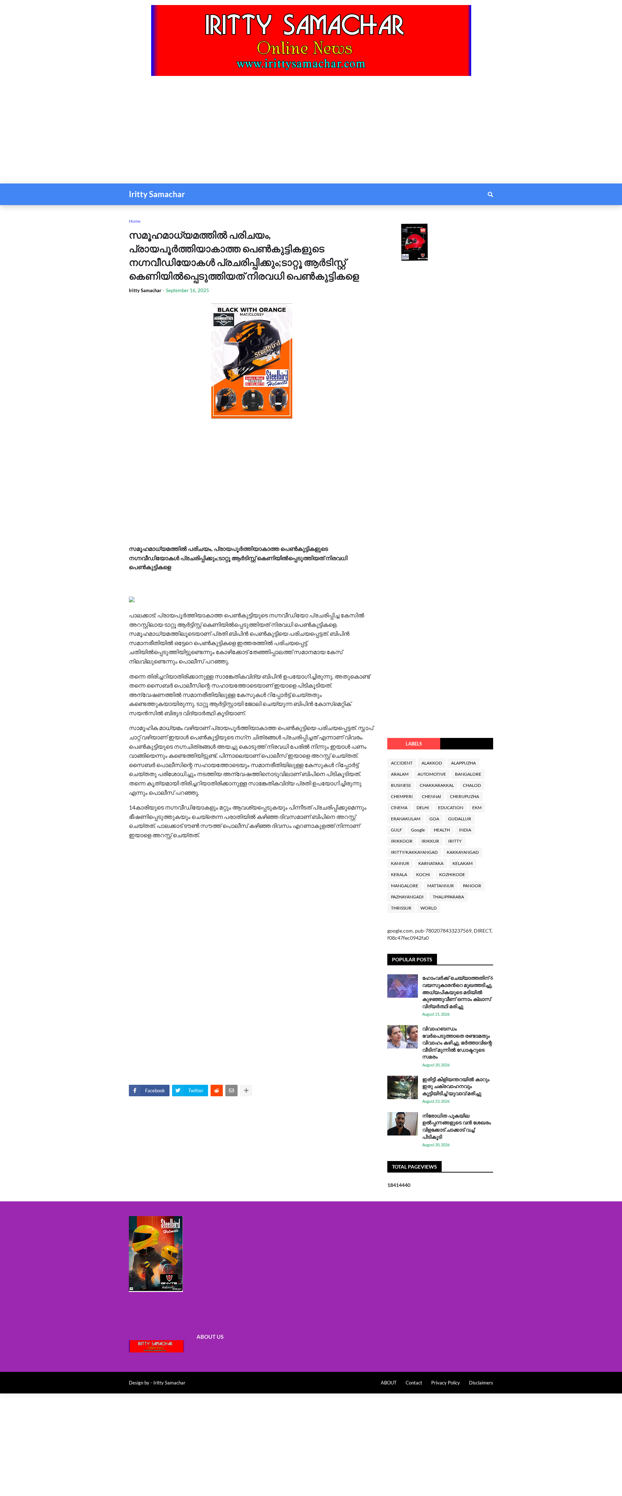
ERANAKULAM (405, 818)
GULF (396, 830)
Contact (414, 1383)
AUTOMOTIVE (432, 774)
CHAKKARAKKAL (437, 785)
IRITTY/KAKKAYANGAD (414, 852)
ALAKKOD (432, 763)
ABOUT (389, 1383)
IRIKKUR (430, 841)
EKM (477, 807)
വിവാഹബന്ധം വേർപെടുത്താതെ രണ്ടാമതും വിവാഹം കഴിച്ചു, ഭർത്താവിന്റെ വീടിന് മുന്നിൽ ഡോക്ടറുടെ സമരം (457, 1042)
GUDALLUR (459, 818)
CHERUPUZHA (464, 796)
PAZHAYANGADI (407, 896)
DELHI (422, 807)
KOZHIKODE (452, 874)
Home (134, 221)
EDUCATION (450, 807)
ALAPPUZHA (463, 763)
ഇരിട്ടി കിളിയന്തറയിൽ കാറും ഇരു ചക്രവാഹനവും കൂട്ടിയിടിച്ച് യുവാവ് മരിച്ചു (456, 1086)
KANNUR (400, 863)
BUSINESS (401, 785)
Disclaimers (481, 1383)
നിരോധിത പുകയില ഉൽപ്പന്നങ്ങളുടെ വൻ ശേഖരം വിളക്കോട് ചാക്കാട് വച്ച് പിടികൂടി (456, 1126)
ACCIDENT (402, 763)
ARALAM (400, 774)
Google (418, 830)
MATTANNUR (440, 885)
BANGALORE (468, 774)
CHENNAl (431, 796)
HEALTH (442, 830)
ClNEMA (399, 807)
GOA (434, 818)
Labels (414, 744)
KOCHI (423, 874)
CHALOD (472, 785)
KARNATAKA (430, 863)
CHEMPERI (402, 796)
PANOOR (472, 885)
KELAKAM (462, 863)
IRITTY (455, 841)
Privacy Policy (445, 1383)
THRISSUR (401, 908)
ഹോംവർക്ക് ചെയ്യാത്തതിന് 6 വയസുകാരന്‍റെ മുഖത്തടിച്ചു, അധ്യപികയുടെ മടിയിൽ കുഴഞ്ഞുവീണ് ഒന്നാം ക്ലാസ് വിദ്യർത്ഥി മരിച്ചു (457, 992)
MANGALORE (404, 885)
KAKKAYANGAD (463, 852)
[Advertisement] (216, 133)
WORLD (428, 908)
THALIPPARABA (448, 896)
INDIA (465, 830)
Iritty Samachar (157, 194)
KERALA (399, 874)
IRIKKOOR (402, 841)
